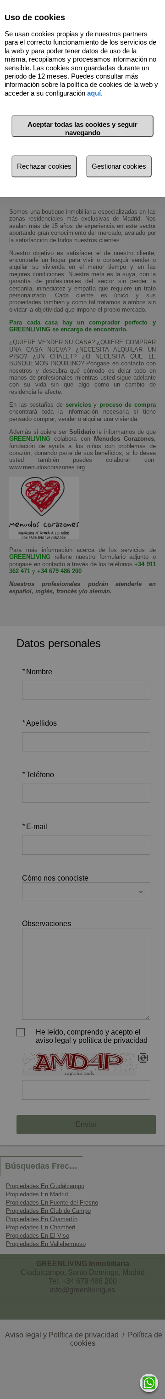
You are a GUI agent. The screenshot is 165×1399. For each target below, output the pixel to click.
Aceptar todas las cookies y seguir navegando (83, 128)
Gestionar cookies (119, 166)
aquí (94, 93)
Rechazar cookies (44, 166)
